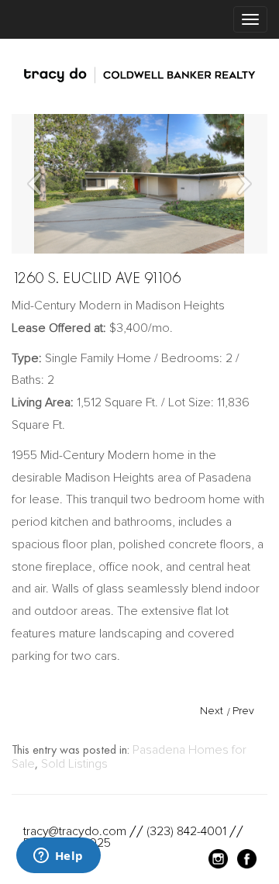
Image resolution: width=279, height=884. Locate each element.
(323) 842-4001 (186, 831)
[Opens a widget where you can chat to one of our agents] (58, 856)
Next (211, 710)
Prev (243, 710)
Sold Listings (74, 764)
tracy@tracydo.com (74, 831)
